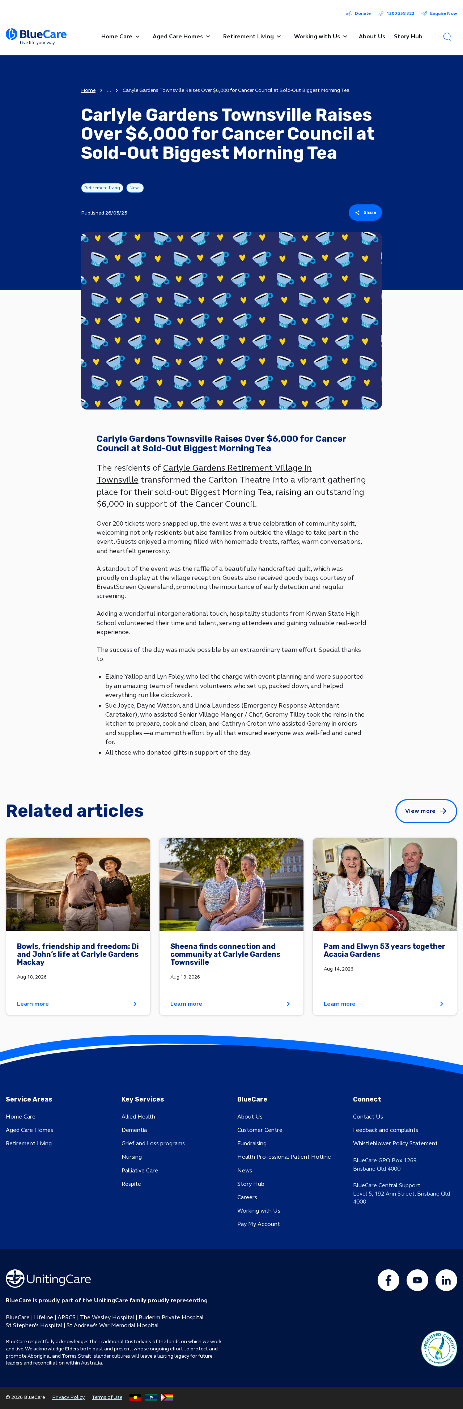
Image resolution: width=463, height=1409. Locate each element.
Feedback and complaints (385, 1129)
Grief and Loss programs (153, 1143)
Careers (247, 1197)
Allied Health (138, 1116)
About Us (250, 1116)
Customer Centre (260, 1129)
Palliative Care (140, 1170)
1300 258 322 (400, 13)
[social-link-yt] (417, 1280)
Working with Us (258, 1210)
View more (420, 810)
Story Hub (250, 1183)
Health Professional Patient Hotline (284, 1156)
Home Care (20, 1116)
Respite (131, 1183)
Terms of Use (107, 1397)
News (244, 1170)
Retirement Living (29, 1143)
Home (88, 90)
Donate (363, 13)
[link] (78, 927)
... (109, 90)
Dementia (134, 1129)
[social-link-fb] (388, 1280)
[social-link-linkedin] (446, 1280)
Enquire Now (443, 13)
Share (370, 212)
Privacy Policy (68, 1397)
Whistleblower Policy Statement (395, 1143)
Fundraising (252, 1143)
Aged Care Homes (29, 1129)
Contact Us (368, 1116)
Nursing (132, 1156)
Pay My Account (258, 1224)
